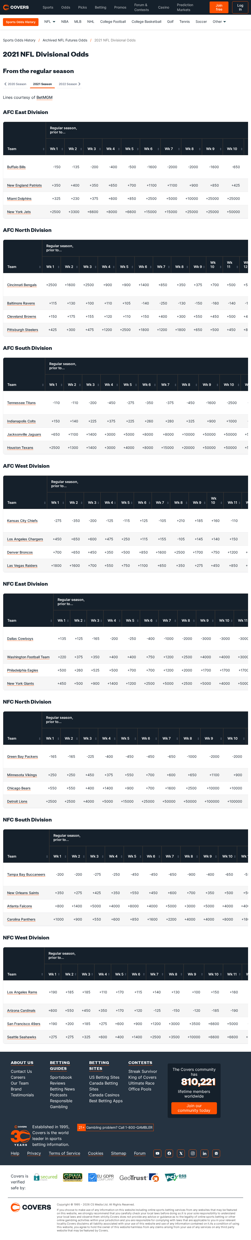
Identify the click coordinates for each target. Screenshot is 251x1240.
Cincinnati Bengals (22, 285)
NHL (90, 21)
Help (15, 1153)
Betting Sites (99, 1065)
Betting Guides (60, 1065)
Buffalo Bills (16, 167)
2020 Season (16, 84)
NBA (64, 21)
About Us (22, 1062)
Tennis (184, 21)
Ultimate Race (141, 1083)
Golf (170, 21)
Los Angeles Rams (22, 992)
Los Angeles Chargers (25, 539)
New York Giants (20, 683)
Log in (240, 7)
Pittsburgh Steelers (22, 330)
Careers (18, 1077)
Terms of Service (64, 1153)
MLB (77, 21)
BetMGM (44, 97)
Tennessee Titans (21, 403)
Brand (16, 1089)
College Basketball (146, 21)
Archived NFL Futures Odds (65, 40)
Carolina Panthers (21, 919)
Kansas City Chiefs (22, 521)
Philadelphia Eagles (22, 670)
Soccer (201, 21)
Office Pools (139, 1089)
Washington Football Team (28, 657)
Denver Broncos (20, 552)
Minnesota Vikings (22, 775)
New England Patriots (24, 185)
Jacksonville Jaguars (24, 434)
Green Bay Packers (22, 756)
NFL (47, 21)
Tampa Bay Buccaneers (26, 874)
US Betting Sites (104, 1077)
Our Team (20, 1083)
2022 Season (68, 84)
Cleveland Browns (21, 316)
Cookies (95, 1153)
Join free (219, 7)
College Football (113, 21)
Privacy (34, 1153)
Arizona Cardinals (21, 1010)
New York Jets (19, 212)
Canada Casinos (104, 1094)
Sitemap (118, 1153)
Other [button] (217, 21)
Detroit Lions (17, 801)
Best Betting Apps (106, 1100)
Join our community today (194, 1108)
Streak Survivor (142, 1071)
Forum (140, 1153)
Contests (140, 1062)
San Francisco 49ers (23, 1024)
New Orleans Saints (23, 893)
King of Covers (142, 1077)
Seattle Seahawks (21, 1037)
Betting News (62, 1089)
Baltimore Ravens (21, 303)
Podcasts (58, 1094)
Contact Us (21, 1071)
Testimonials (22, 1094)
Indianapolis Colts (21, 421)
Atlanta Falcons (19, 906)
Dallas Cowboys (20, 638)
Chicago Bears (19, 788)
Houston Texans (20, 447)
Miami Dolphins (19, 198)
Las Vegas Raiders (22, 565)
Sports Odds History (19, 40)
